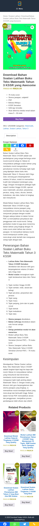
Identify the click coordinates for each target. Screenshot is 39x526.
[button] (32, 27)
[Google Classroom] (30, 145)
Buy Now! (19, 119)
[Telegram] (14, 145)
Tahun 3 (25, 129)
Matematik (29, 126)
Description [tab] (11, 136)
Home (5, 16)
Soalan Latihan (14, 16)
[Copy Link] (7, 149)
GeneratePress (19, 520)
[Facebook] (22, 145)
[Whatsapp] (7, 145)
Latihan (6, 129)
